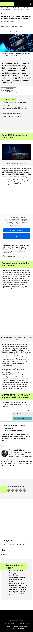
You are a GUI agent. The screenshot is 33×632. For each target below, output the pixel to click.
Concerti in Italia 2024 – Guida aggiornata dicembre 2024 (17, 573)
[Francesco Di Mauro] (4, 453)
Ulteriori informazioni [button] (16, 226)
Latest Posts (9, 446)
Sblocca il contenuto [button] (16, 230)
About (2, 446)
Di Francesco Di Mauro (7, 21)
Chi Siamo (12, 628)
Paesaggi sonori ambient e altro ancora (15, 109)
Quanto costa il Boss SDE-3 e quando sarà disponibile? (14, 115)
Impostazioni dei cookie (20, 626)
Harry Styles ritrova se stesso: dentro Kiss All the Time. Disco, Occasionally (18, 585)
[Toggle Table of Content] (13, 99)
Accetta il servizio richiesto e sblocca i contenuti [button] (16, 235)
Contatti (8, 626)
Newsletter (21, 628)
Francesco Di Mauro (16, 450)
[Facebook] (31, 450)
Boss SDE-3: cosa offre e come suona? (15, 104)
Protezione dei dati (9, 623)
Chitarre (3, 13)
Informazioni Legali (24, 623)
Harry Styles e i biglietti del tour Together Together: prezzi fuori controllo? (18, 592)
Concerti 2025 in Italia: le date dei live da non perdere (17, 579)
